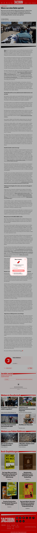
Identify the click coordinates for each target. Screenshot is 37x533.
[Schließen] (25, 259)
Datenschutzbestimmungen (18, 273)
